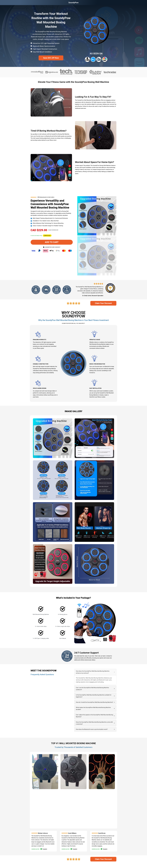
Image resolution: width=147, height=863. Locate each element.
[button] (47, 235)
